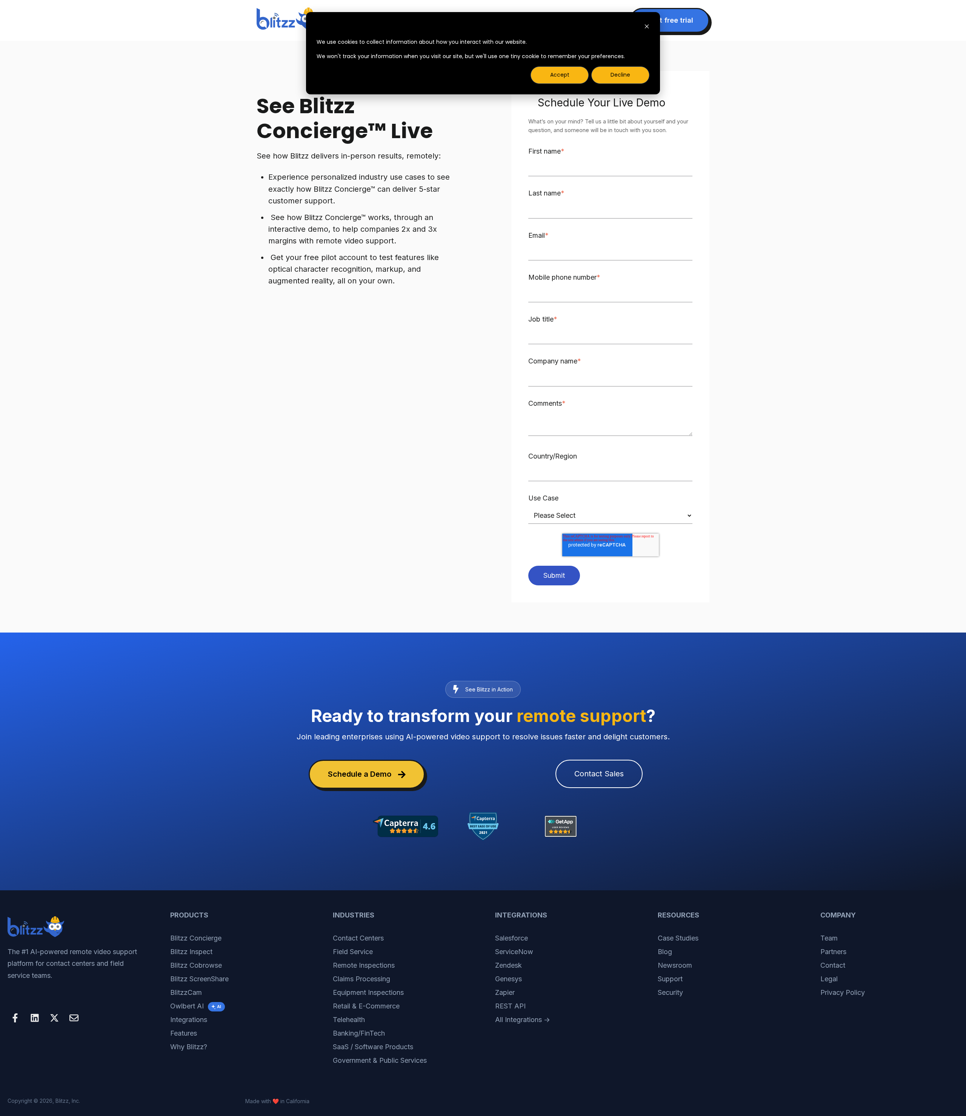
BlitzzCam (186, 992)
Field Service (353, 952)
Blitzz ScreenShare (199, 979)
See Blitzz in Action (489, 689)
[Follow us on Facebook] (15, 1017)
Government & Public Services (380, 1060)
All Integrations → (522, 1020)
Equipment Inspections (368, 992)
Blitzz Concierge (196, 938)
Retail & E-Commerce (366, 1006)
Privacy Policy (842, 992)
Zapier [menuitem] (505, 992)
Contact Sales (599, 773)
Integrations (188, 1020)
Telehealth (349, 1020)
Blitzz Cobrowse (196, 965)
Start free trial (669, 20)
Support (670, 979)
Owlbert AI (195, 1006)
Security (670, 992)
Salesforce (511, 938)
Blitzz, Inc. (67, 1101)
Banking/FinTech (359, 1033)
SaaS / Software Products (373, 1047)
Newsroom (675, 965)
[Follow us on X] (54, 1017)
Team (829, 938)
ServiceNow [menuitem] (514, 952)
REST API (510, 1006)
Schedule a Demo (359, 774)
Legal (829, 979)
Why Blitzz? (188, 1047)
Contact (832, 965)
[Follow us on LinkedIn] (34, 1017)
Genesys (508, 979)
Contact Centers (358, 938)
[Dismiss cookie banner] (646, 27)
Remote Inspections (364, 965)
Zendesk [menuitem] (508, 965)
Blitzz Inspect (191, 952)
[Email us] (74, 1017)
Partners (833, 952)
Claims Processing (361, 979)
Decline (620, 75)
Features (183, 1033)
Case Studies (678, 938)
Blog (665, 952)
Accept (559, 75)
